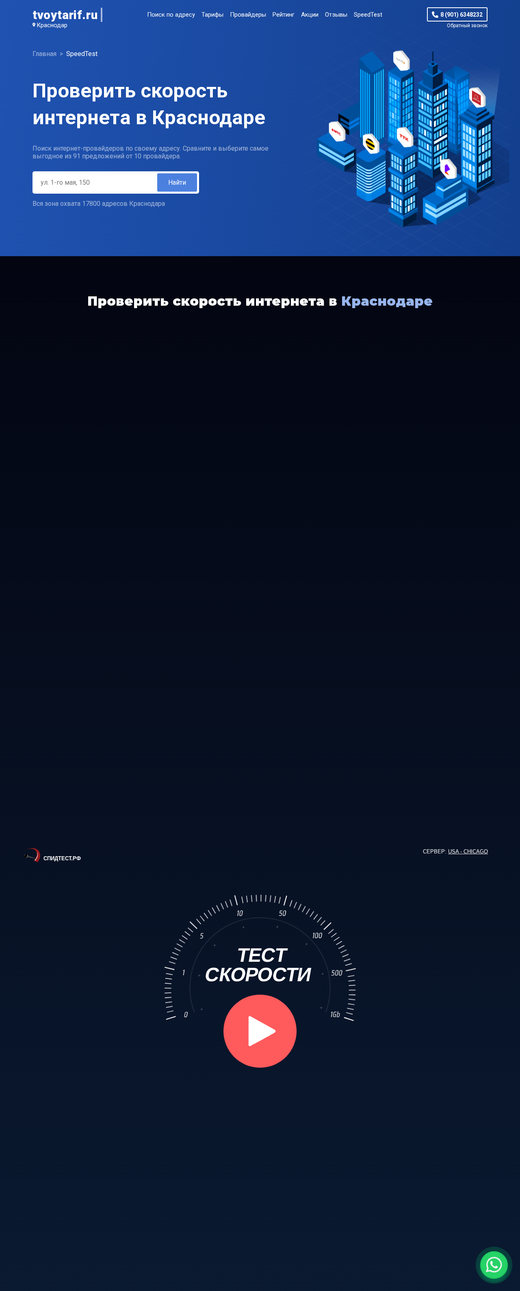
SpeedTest (368, 14)
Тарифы (212, 14)
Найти (177, 182)
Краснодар (52, 25)
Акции (309, 14)
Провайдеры (248, 14)
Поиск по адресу (171, 14)
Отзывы (336, 14)
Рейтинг (284, 14)
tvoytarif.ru (65, 15)
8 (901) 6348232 (461, 14)
